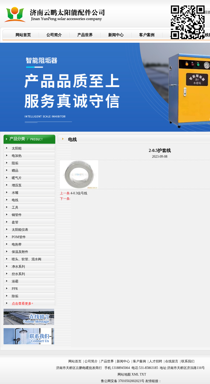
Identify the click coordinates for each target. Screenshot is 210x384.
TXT (143, 374)
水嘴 (15, 193)
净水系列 (18, 266)
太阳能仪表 (20, 230)
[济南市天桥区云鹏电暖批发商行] (54, 12)
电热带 (17, 244)
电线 (15, 200)
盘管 (15, 222)
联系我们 (187, 361)
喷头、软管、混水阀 (26, 259)
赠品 (15, 170)
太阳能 (17, 148)
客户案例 (139, 361)
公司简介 (91, 361)
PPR (15, 289)
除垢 (15, 296)
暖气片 (17, 178)
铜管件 (17, 215)
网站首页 (74, 361)
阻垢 (15, 163)
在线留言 (171, 361)
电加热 (17, 156)
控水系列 (18, 274)
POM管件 (19, 237)
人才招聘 (155, 361)
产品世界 (107, 361)
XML (135, 374)
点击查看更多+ (22, 303)
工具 (15, 207)
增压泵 (17, 185)
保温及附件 (20, 252)
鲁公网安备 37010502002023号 (122, 381)
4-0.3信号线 (79, 193)
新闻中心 (123, 361)
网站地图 (124, 374)
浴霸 (15, 281)
